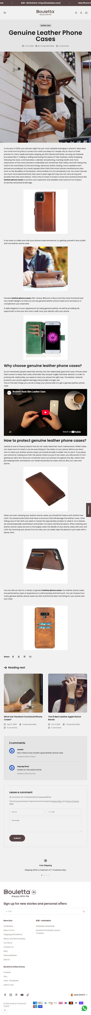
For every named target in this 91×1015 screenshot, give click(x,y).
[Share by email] (30, 657)
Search (7, 959)
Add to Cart (9, 985)
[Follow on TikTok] (27, 994)
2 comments (64, 46)
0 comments (12, 728)
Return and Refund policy (14, 938)
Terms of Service (72, 801)
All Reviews (8, 926)
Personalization (10, 955)
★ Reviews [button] (89, 510)
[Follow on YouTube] (22, 994)
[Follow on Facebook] (5, 994)
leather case (45, 25)
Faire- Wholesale (11, 980)
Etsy (5, 976)
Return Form (9, 930)
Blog (5, 951)
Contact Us (8, 947)
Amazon (7, 972)
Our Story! (8, 943)
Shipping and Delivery (13, 934)
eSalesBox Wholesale (45, 926)
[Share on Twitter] (19, 657)
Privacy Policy (56, 801)
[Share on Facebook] (13, 657)
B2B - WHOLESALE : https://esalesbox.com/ (28, 3)
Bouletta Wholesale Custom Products (48, 931)
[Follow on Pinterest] (16, 994)
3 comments (56, 728)
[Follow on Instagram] (10, 994)
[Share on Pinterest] (24, 657)
